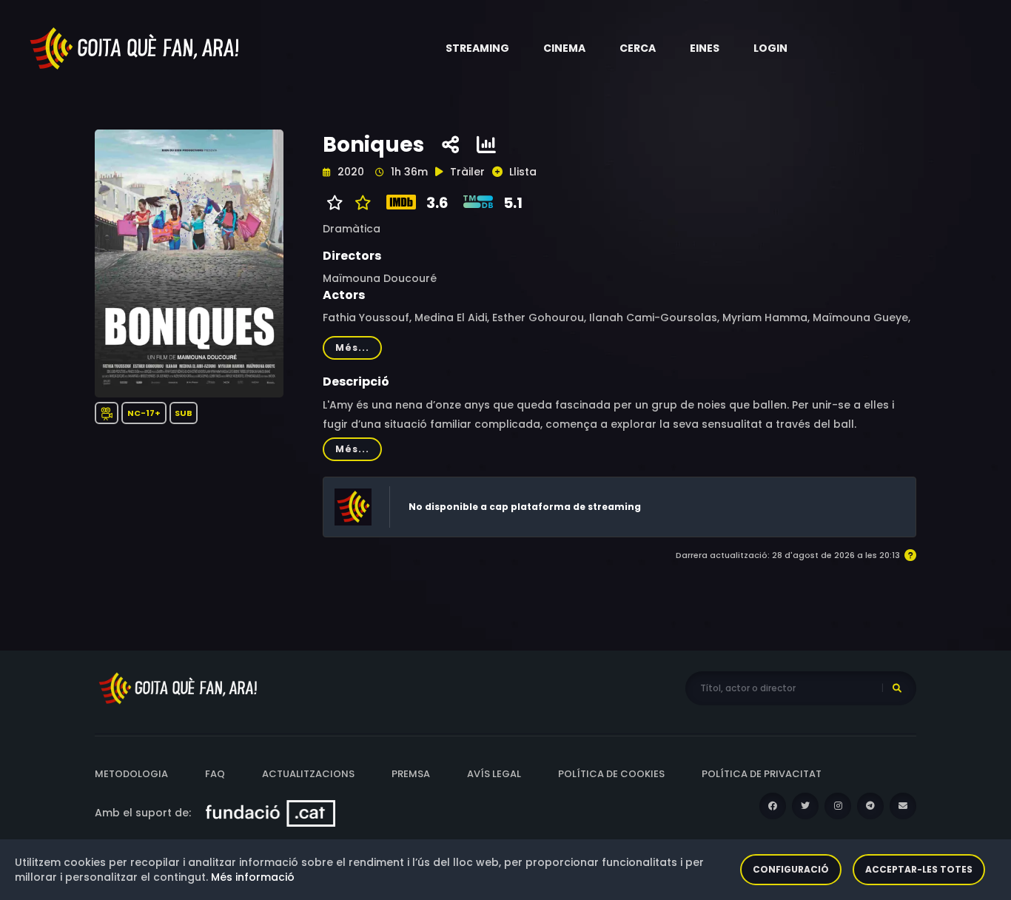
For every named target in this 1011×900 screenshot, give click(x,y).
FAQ (215, 774)
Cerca (637, 48)
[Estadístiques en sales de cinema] (486, 145)
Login (770, 48)
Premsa (411, 774)
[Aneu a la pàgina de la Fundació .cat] (270, 812)
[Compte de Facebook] (772, 806)
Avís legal (494, 774)
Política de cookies (611, 774)
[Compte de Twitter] (805, 806)
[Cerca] (897, 688)
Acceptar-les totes (919, 869)
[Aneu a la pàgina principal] (135, 47)
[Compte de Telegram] (870, 806)
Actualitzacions (308, 774)
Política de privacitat (762, 774)
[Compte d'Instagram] (837, 806)
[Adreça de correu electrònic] (903, 806)
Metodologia (131, 774)
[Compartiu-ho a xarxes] (450, 145)
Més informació (253, 877)
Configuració (791, 869)
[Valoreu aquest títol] (359, 203)
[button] (477, 48)
